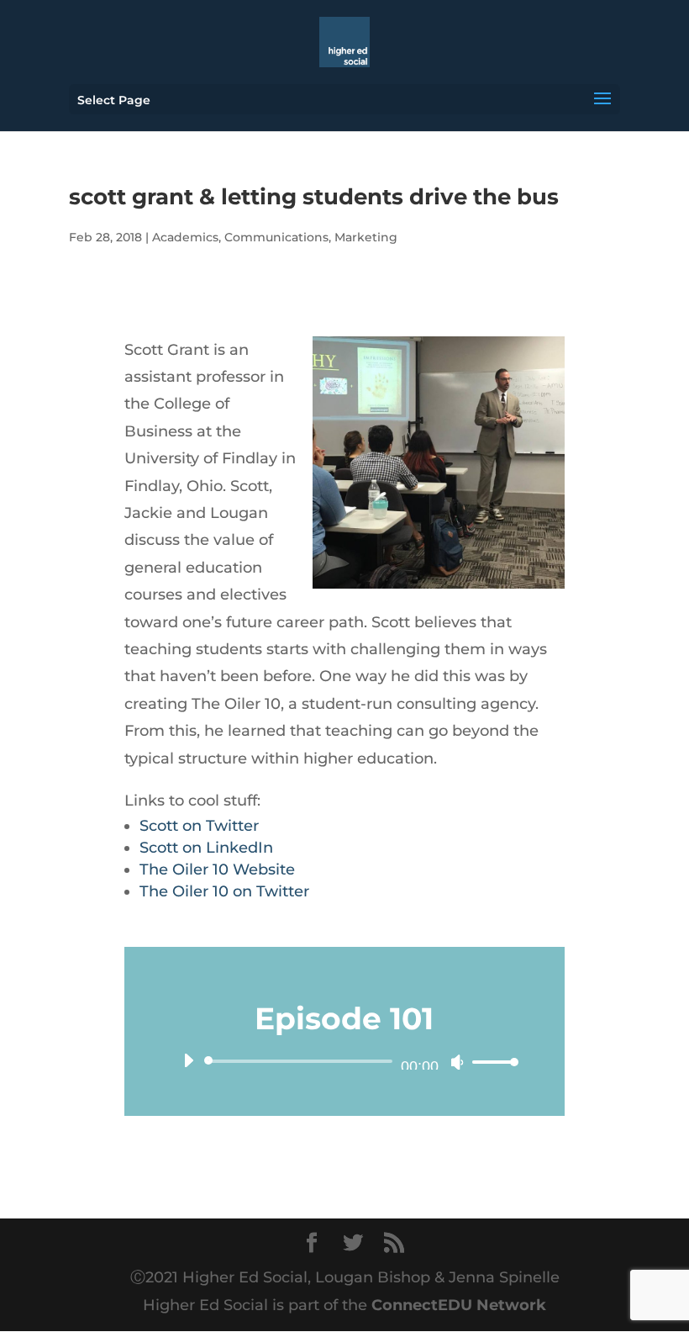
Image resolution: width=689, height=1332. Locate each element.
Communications (276, 237)
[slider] (490, 1062)
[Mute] (457, 1062)
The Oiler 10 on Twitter (224, 891)
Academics (185, 237)
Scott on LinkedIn (206, 847)
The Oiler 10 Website (217, 869)
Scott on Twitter (199, 826)
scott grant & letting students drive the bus (314, 196)
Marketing (365, 237)
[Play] (188, 1060)
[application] (345, 1061)
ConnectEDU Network (458, 1305)
